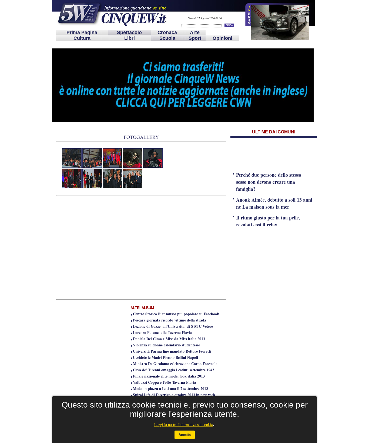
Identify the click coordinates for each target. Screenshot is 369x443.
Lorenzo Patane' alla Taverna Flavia (162, 332)
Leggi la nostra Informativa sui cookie (183, 424)
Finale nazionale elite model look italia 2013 (169, 376)
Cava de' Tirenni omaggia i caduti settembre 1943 (173, 370)
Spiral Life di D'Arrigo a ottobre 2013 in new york (174, 395)
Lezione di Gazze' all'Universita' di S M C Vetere (173, 326)
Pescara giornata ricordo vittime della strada (169, 320)
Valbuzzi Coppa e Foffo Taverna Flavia (164, 382)
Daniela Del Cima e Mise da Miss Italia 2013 (169, 339)
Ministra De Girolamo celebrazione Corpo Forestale (175, 363)
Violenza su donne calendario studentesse (166, 345)
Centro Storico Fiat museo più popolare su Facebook (176, 314)
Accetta (185, 435)
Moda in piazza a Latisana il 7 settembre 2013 (170, 388)
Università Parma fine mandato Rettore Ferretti (172, 351)
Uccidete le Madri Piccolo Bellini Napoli (165, 357)
